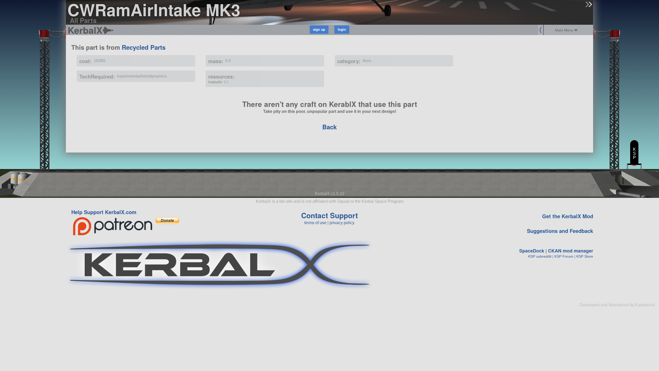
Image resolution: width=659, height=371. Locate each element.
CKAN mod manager (570, 250)
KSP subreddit (539, 256)
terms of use (315, 223)
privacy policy (342, 223)
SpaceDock (531, 250)
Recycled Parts (144, 47)
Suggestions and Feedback (560, 230)
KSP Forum (563, 256)
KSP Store (584, 256)
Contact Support (329, 215)
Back (329, 126)
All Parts (83, 20)
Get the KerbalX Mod (567, 216)
